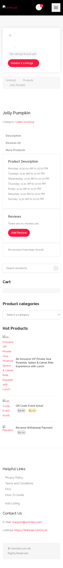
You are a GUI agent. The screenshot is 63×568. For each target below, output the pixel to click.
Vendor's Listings (22, 63)
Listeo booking (25, 121)
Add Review (19, 232)
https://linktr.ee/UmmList (30, 530)
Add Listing (12, 503)
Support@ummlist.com (27, 522)
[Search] (56, 268)
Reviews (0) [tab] (13, 142)
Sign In (48, 7)
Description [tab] (13, 135)
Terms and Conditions (19, 483)
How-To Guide (14, 495)
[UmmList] (10, 7)
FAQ (8, 489)
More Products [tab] (15, 150)
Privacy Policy (14, 477)
